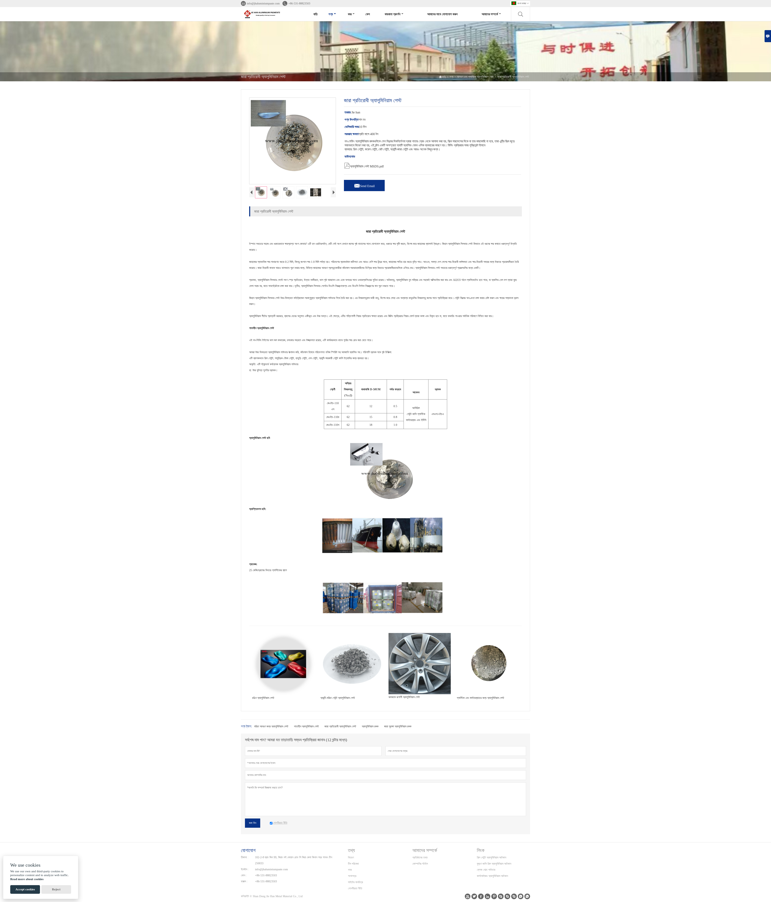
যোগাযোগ (248, 850)
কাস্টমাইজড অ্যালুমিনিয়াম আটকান (492, 876)
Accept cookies (25, 889)
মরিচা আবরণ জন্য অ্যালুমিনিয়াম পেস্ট (271, 726)
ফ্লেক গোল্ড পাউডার (486, 869)
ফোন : (244, 875)
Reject (56, 889)
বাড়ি (315, 14)
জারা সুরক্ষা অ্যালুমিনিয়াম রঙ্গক (397, 726)
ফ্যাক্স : (244, 881)
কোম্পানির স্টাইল (420, 863)
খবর (350, 14)
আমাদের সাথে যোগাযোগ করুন (442, 14)
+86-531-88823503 (299, 3)
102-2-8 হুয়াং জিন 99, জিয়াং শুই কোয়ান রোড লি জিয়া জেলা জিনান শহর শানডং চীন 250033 (293, 860)
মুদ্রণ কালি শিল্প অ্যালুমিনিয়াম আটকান (494, 863)
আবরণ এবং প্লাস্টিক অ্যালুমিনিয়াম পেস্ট (475, 76)
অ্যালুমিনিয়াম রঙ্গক (370, 726)
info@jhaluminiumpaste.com (263, 3)
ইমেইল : (245, 869)
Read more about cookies (27, 879)
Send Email (364, 185)
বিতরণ (351, 857)
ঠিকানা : (244, 857)
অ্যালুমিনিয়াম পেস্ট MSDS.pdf (364, 165)
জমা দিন (252, 823)
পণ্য (330, 14)
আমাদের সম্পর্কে (490, 14)
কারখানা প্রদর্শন (392, 14)
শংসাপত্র (352, 876)
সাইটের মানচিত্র (355, 882)
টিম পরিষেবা (353, 863)
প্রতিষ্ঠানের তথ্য (419, 857)
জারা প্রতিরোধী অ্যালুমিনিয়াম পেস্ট (340, 726)
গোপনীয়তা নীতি (355, 888)
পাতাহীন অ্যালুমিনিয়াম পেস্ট (306, 726)
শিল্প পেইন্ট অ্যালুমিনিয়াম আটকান (491, 857)
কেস (367, 14)
